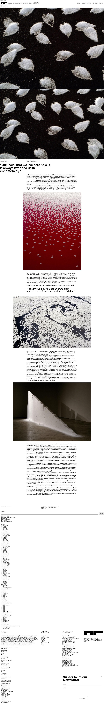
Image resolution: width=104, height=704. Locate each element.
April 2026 (5, 528)
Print (93, 3)
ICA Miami (64, 643)
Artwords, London (66, 647)
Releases (5, 617)
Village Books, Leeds (67, 644)
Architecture (5, 585)
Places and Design (7, 615)
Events (22, 3)
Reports (4, 618)
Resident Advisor (45, 637)
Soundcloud (43, 638)
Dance (4, 589)
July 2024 (5, 548)
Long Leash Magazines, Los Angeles (70, 638)
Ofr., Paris (64, 657)
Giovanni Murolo (4, 668)
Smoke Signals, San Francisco (69, 636)
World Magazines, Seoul (67, 663)
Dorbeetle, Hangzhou (67, 662)
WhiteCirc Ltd (4, 674)
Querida (3, 658)
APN (2, 661)
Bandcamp (43, 635)
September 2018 (6, 580)
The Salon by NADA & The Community (11, 626)
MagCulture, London (66, 650)
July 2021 (5, 569)
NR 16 (4, 608)
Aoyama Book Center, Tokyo (68, 664)
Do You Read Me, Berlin (67, 655)
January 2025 (6, 542)
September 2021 (6, 567)
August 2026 (5, 525)
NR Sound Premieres (7, 611)
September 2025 (6, 535)
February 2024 (6, 553)
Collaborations (16, 3)
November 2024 (6, 544)
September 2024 (6, 546)
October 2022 (6, 560)
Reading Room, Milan (67, 660)
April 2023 (5, 558)
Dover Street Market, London (68, 648)
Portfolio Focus (6, 616)
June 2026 (5, 526)
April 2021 (5, 572)
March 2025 (5, 540)
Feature (4, 595)
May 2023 (5, 557)
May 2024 (5, 550)
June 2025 (5, 537)
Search (2, 511)
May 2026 (5, 527)
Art (6, 506)
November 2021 (6, 564)
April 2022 (5, 561)
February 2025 (6, 541)
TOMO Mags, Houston (67, 639)
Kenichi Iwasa (4, 518)
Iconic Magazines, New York (68, 642)
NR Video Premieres (7, 612)
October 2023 (6, 556)
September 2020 (6, 573)
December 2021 (6, 563)
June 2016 (5, 583)
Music (4, 604)
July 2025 (5, 536)
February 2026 (6, 530)
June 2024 (5, 549)
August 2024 (5, 547)
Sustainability (6, 624)
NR (54, 507)
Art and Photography (7, 587)
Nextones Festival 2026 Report (8, 517)
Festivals (5, 596)
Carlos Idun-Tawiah (5, 519)
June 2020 (5, 574)
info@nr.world (4, 678)
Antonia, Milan (65, 658)
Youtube (43, 640)
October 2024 (6, 545)
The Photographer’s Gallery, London (70, 652)
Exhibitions (5, 593)
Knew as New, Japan (67, 666)
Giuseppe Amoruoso (5, 654)
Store (100, 3)
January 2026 (6, 532)
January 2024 (6, 554)
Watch (30, 3)
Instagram (43, 636)
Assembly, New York (67, 640)
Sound (96, 3)
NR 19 (4, 610)
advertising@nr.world (6, 681)
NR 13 (4, 606)
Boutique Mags (65, 635)
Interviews (9, 506)
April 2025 (5, 539)
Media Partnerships (86, 3)
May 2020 (5, 575)
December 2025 (6, 533)
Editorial (4, 592)
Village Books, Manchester (68, 646)
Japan (53, 506)
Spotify (42, 639)
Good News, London (67, 649)
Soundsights (5, 621)
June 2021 (5, 570)
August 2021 (5, 568)
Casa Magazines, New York (68, 641)
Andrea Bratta (4, 651)
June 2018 (5, 581)
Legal (85, 641)
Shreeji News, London (67, 651)
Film (4, 597)
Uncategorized (6, 628)
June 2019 (5, 577)
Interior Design (6, 600)
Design (4, 591)
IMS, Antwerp (65, 653)
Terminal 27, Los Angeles (68, 637)
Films (4, 598)
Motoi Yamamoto (4, 6)
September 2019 (6, 576)
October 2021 (6, 565)
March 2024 (5, 552)
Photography (6, 614)
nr (15, 7)
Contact (42, 644)
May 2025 (5, 538)
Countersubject (4, 664)
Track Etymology (6, 627)
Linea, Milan (65, 659)
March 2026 (5, 529)
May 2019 (5, 579)
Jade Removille (4, 648)
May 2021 (5, 571)
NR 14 (4, 607)
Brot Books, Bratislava (67, 661)
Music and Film (6, 605)
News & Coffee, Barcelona (68, 654)
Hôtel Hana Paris (5, 516)
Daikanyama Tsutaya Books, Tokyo (70, 665)
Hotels (4, 599)
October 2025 (6, 534)
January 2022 (6, 562)
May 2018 (5, 582)
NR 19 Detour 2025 (45, 642)
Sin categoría (6, 620)
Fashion (4, 594)
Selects (26, 3)
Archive (10, 3)
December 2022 (6, 559)
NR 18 (4, 609)
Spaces (4, 622)
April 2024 (5, 551)
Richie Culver (4, 520)
